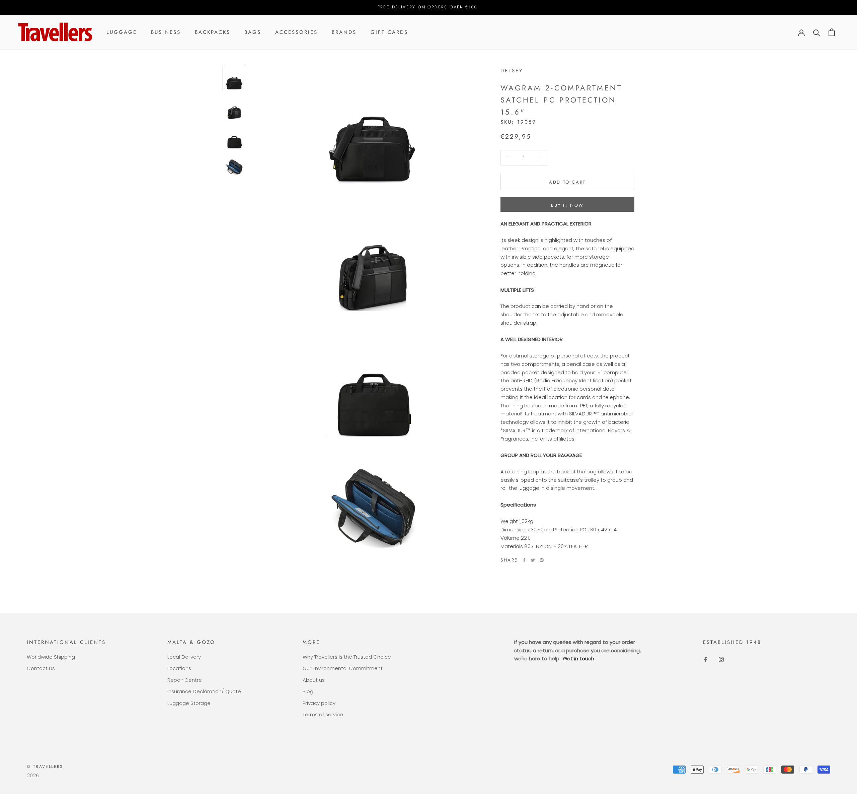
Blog (308, 691)
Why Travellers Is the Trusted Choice (347, 656)
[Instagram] (721, 659)
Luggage (121, 32)
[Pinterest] (542, 560)
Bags (252, 32)
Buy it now (567, 205)
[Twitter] (533, 560)
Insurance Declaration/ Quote (204, 691)
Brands (344, 32)
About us (314, 679)
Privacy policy (319, 703)
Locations (179, 668)
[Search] (816, 32)
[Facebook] (524, 560)
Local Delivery (184, 656)
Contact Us (41, 668)
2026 (33, 775)
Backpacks (212, 32)
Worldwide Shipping (51, 656)
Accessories (296, 32)
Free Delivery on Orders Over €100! (429, 7)
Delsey (511, 70)
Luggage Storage (189, 703)
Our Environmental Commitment (343, 668)
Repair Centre (184, 679)
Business (166, 32)
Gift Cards (389, 32)
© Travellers (45, 767)
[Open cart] (832, 32)
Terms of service (323, 714)
